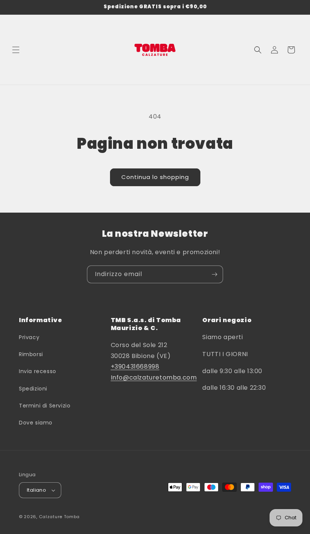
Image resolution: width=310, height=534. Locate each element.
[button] (16, 50)
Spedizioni (33, 388)
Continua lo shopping (155, 177)
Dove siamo (36, 422)
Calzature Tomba (59, 517)
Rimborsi (31, 354)
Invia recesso (37, 371)
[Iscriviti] (214, 274)
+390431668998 (135, 366)
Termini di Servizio (44, 405)
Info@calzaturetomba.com (154, 377)
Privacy (29, 337)
